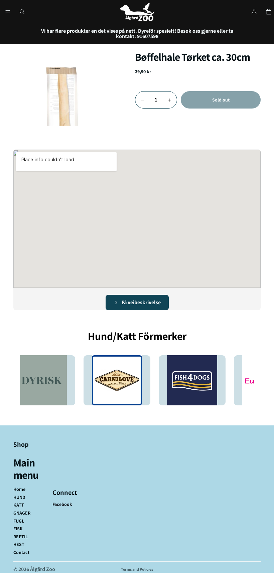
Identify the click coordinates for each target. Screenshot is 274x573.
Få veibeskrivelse (141, 302)
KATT (18, 505)
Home (19, 489)
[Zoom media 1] (66, 96)
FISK (18, 529)
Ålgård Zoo (42, 569)
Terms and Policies (137, 569)
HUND (19, 497)
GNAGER (21, 513)
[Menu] (7, 11)
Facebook (62, 504)
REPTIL (20, 537)
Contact (21, 552)
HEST (18, 544)
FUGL (18, 521)
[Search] (22, 11)
